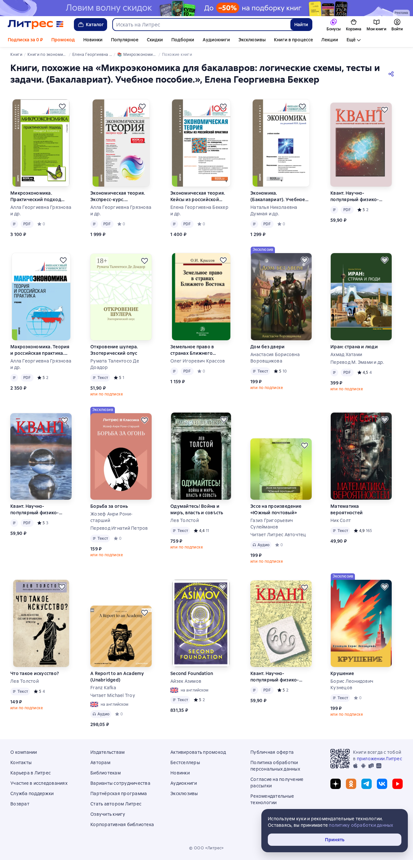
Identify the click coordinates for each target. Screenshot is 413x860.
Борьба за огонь (109, 506)
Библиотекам (105, 773)
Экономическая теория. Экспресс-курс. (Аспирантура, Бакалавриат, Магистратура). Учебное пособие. (118, 196)
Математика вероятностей (346, 509)
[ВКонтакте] (382, 784)
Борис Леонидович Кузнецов (351, 684)
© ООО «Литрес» (206, 848)
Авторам (100, 762)
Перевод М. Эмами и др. (357, 362)
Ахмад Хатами (346, 354)
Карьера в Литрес (30, 773)
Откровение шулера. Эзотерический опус (114, 350)
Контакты (21, 762)
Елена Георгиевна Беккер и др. (199, 210)
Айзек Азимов (185, 681)
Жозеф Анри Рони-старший (111, 517)
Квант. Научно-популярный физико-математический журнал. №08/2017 (39, 509)
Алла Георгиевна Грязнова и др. (40, 210)
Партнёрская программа (118, 793)
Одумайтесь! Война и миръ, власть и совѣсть (196, 509)
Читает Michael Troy (112, 695)
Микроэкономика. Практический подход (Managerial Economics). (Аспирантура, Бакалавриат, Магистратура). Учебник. (39, 196)
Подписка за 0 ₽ (25, 40)
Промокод (63, 40)
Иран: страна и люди (354, 347)
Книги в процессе (293, 40)
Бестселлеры (185, 762)
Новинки (93, 40)
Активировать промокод (198, 752)
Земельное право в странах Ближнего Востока (192, 350)
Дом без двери (267, 347)
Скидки (155, 40)
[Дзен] (335, 784)
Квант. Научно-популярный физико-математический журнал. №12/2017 (359, 196)
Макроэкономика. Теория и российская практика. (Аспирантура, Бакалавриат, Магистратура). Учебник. (40, 350)
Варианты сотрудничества (120, 783)
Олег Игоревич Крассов (197, 361)
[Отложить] (62, 106)
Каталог (95, 24)
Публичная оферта (272, 752)
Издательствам (107, 752)
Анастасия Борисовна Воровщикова (275, 358)
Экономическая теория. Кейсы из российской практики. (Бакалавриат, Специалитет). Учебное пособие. (198, 196)
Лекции (329, 40)
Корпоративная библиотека (122, 824)
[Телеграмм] (366, 784)
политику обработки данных (361, 825)
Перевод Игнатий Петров (119, 528)
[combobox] (201, 24)
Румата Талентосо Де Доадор (114, 364)
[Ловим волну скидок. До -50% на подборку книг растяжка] (206, 8)
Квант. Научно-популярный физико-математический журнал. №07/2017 (279, 677)
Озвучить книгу (108, 814)
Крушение (342, 673)
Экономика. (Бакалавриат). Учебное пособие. (277, 196)
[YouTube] (397, 784)
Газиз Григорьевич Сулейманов (271, 523)
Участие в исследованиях (38, 783)
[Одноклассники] (351, 784)
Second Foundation (191, 673)
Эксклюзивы (252, 40)
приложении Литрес (379, 759)
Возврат (19, 804)
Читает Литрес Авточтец (278, 535)
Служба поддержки (32, 793)
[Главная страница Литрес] (36, 24)
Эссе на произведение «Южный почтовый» (275, 509)
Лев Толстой (184, 520)
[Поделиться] (392, 73)
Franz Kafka (103, 688)
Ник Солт (340, 520)
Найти (301, 24)
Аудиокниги (216, 40)
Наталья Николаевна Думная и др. (273, 210)
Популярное (124, 40)
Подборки (182, 40)
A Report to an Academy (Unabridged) (117, 677)
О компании (23, 752)
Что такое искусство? (34, 673)
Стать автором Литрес (115, 804)
